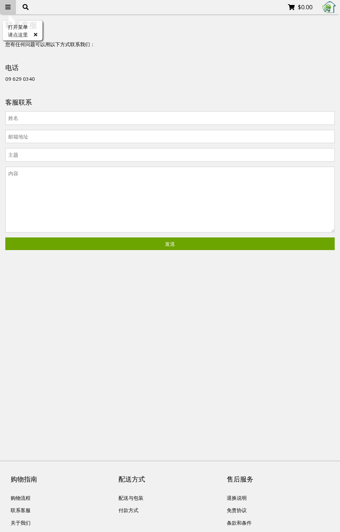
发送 (170, 243)
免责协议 (237, 510)
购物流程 (21, 497)
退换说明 (237, 497)
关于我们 (21, 522)
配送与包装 (131, 497)
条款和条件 (239, 522)
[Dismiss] (35, 35)
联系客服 (21, 510)
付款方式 (128, 510)
